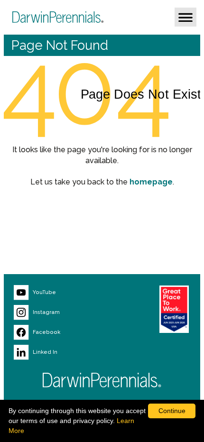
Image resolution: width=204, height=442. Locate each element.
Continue (171, 410)
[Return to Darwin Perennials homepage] (102, 380)
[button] (185, 17)
